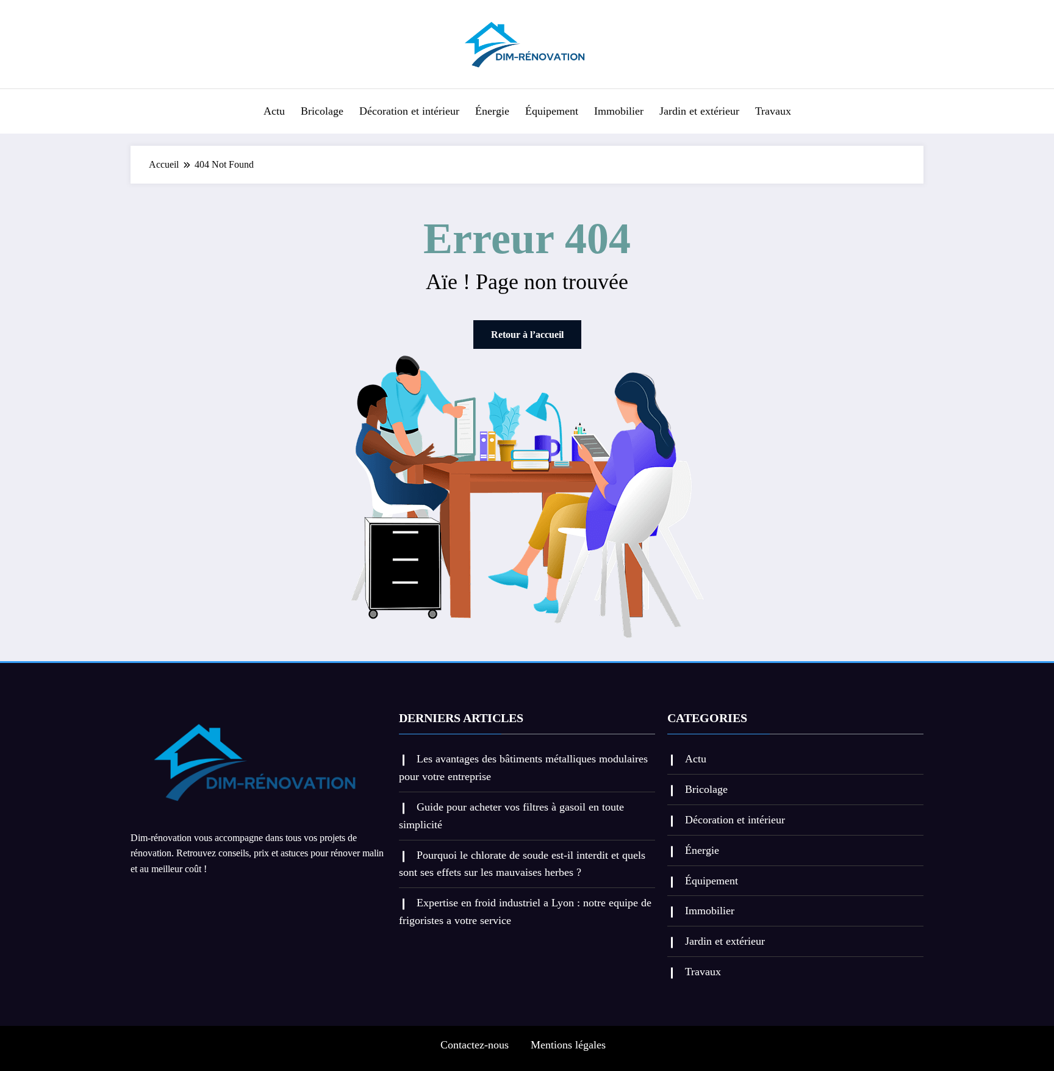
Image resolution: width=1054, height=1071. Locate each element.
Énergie (492, 111)
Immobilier (619, 111)
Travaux (773, 111)
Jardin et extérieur (699, 111)
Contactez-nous (474, 1045)
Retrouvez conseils (212, 853)
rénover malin (357, 853)
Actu (274, 111)
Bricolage (322, 111)
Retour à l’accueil (527, 334)
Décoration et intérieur (409, 111)
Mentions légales (568, 1045)
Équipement (551, 111)
